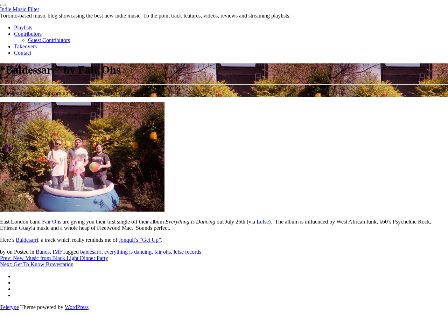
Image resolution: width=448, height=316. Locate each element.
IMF (57, 252)
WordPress (77, 307)
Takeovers (25, 46)
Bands (43, 252)
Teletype (9, 307)
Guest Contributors (49, 40)
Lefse (263, 222)
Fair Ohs (51, 222)
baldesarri (91, 252)
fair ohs (162, 252)
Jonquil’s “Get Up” (140, 240)
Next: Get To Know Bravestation (37, 264)
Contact (22, 53)
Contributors (28, 34)
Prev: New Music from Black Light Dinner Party (54, 258)
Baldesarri (27, 240)
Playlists (23, 27)
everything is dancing (128, 252)
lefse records (187, 252)
